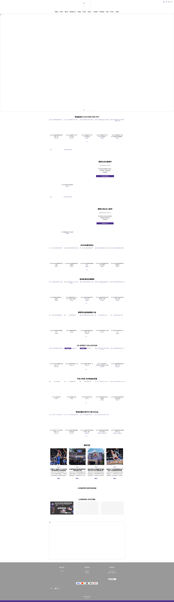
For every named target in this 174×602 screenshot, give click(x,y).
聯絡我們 (117, 11)
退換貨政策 (87, 572)
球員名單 (61, 11)
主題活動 (89, 11)
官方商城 (111, 11)
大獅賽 (107, 11)
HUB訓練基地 (101, 11)
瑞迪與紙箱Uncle (73, 11)
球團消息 (56, 11)
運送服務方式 (87, 571)
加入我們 (61, 571)
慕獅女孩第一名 (105, 223)
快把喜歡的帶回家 (105, 176)
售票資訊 (79, 11)
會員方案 (84, 11)
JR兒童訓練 (95, 11)
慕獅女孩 (66, 11)
